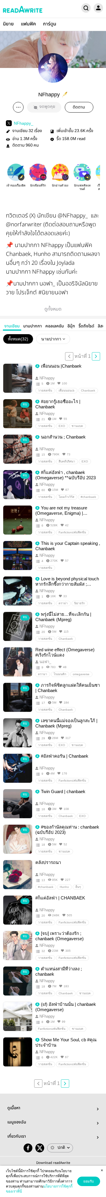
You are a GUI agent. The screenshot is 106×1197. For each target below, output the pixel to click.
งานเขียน (12, 326)
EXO (62, 426)
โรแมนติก (60, 674)
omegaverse (81, 674)
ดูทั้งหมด (53, 309)
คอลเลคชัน (54, 326)
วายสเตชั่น (45, 390)
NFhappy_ (23, 123)
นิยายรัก (79, 603)
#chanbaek (88, 496)
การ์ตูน (49, 24)
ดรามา (42, 674)
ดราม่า (63, 603)
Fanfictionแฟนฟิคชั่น (72, 532)
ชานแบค (77, 426)
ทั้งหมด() (18, 339)
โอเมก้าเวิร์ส (66, 496)
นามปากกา (32, 326)
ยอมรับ (88, 1181)
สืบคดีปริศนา (67, 461)
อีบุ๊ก (71, 326)
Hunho (64, 887)
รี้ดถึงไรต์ (86, 326)
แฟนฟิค (28, 24)
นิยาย (8, 24)
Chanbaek (88, 390)
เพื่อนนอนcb (66, 390)
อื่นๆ (78, 887)
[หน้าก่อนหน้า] (69, 356)
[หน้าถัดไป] (96, 356)
